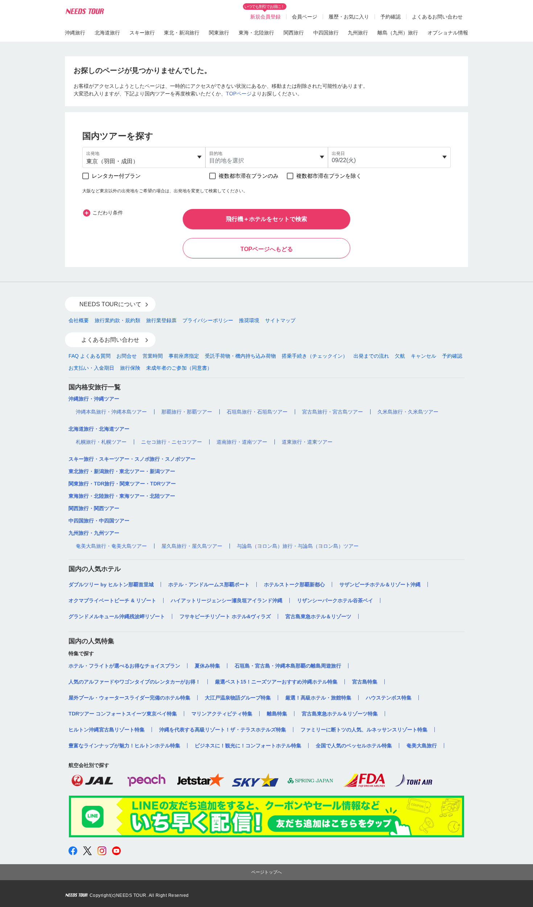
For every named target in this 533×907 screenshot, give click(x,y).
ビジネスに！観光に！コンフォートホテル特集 (248, 745)
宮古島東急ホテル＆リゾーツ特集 (340, 714)
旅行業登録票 (161, 320)
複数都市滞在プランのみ (248, 176)
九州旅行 (358, 33)
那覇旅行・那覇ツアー (186, 412)
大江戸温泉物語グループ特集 (238, 698)
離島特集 (277, 714)
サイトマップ (280, 320)
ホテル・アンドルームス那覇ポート (208, 584)
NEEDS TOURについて (110, 304)
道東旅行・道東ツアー (307, 442)
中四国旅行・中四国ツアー (99, 521)
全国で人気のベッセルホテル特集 (354, 745)
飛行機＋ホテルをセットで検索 (266, 219)
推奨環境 (249, 320)
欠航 (400, 356)
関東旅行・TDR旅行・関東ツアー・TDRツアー (122, 484)
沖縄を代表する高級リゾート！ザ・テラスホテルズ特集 (222, 729)
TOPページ (239, 94)
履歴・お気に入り (349, 16)
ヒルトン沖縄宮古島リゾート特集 (107, 729)
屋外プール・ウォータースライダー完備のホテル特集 (129, 698)
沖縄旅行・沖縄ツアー (94, 399)
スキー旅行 (142, 33)
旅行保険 (130, 368)
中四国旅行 (326, 33)
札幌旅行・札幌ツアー (101, 442)
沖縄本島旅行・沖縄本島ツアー (111, 412)
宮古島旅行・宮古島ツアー (332, 412)
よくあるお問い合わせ (437, 17)
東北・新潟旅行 (181, 33)
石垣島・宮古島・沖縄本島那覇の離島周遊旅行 (288, 666)
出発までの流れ (371, 356)
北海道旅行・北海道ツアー (99, 429)
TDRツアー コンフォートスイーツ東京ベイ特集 (123, 714)
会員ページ (304, 16)
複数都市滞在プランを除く (328, 176)
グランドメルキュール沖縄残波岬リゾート (117, 616)
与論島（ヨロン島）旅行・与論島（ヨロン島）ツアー (298, 546)
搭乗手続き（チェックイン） (315, 356)
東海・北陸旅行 (256, 33)
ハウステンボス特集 (389, 698)
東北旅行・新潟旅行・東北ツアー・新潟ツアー (122, 471)
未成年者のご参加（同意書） (179, 368)
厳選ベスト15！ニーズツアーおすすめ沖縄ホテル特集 (276, 682)
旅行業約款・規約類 (117, 320)
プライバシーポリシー (207, 320)
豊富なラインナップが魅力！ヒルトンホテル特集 (124, 745)
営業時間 (152, 356)
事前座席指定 (184, 356)
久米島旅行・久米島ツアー (407, 412)
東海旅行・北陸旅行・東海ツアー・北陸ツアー (122, 496)
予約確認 (390, 17)
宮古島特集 (364, 682)
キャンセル (423, 356)
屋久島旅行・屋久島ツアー (191, 546)
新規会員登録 (265, 16)
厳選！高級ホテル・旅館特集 (318, 698)
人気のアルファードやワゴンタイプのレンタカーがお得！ (135, 682)
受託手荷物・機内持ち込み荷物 (240, 356)
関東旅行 (219, 33)
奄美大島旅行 (421, 745)
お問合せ (126, 356)
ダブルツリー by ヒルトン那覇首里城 (111, 584)
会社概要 (79, 320)
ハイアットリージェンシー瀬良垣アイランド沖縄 (226, 600)
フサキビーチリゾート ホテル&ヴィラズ (225, 616)
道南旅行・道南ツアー (241, 442)
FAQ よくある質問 (90, 356)
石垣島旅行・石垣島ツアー (257, 412)
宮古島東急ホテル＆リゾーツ (318, 616)
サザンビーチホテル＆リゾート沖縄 (380, 584)
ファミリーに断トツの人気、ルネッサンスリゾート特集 (364, 729)
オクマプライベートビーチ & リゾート (112, 600)
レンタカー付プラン (116, 176)
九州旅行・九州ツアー (94, 533)
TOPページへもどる (266, 249)
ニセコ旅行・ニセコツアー (171, 442)
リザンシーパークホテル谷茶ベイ (335, 600)
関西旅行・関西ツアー (94, 508)
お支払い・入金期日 (91, 368)
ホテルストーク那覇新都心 (294, 584)
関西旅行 (294, 33)
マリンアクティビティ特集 (221, 714)
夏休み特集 (207, 666)
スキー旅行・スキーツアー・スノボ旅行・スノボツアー (132, 459)
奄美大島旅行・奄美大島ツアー (111, 546)
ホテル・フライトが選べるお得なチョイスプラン (124, 666)
